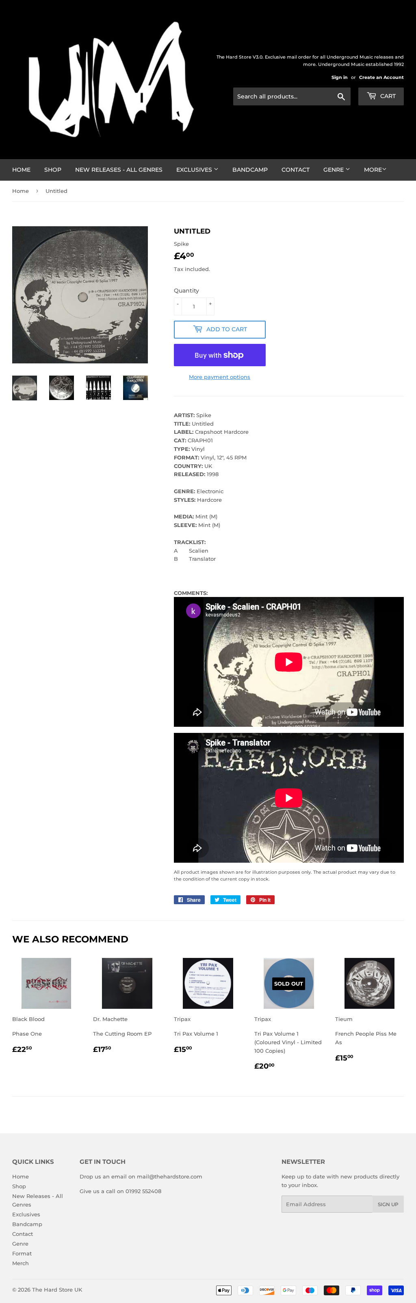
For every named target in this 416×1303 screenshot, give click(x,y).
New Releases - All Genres (118, 169)
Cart (387, 96)
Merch (20, 1263)
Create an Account (381, 77)
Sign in (340, 77)
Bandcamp (250, 169)
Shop (52, 169)
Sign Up (388, 1204)
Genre (334, 169)
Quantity (186, 290)
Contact (296, 169)
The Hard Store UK (57, 1289)
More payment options (219, 377)
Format (22, 1253)
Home (21, 169)
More (373, 169)
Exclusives (195, 169)
